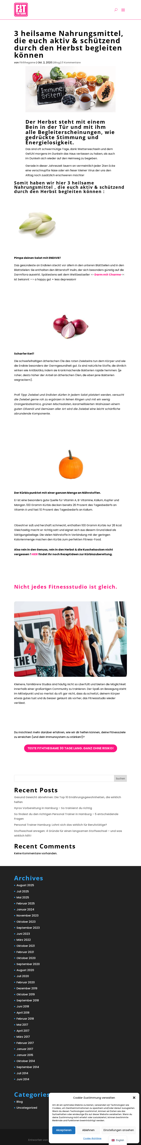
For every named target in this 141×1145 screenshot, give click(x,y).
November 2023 (28, 916)
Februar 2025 (26, 903)
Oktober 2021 (26, 946)
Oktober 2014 (26, 1061)
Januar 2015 (25, 1055)
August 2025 (25, 885)
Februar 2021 (25, 952)
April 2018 (23, 1013)
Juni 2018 (23, 1006)
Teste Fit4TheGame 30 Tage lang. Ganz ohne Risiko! (71, 748)
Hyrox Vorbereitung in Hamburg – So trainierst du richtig (53, 808)
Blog (20, 1102)
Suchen (120, 778)
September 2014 (28, 1067)
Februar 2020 (26, 982)
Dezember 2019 (27, 988)
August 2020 (25, 970)
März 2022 (24, 940)
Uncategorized (27, 1108)
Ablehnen (88, 1130)
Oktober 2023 (26, 922)
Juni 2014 (23, 1079)
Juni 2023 (23, 934)
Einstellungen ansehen (119, 1130)
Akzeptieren (64, 1130)
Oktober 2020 (26, 958)
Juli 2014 (22, 1073)
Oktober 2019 (26, 994)
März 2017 (23, 1037)
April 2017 (23, 1031)
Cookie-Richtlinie (92, 1138)
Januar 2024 (25, 909)
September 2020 (28, 964)
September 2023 (28, 928)
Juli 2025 (23, 891)
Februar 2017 (25, 1043)
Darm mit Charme (107, 275)
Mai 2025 (23, 897)
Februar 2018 (25, 1019)
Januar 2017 (25, 1049)
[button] (134, 1097)
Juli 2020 (23, 976)
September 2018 (28, 1000)
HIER (34, 554)
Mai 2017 (22, 1025)
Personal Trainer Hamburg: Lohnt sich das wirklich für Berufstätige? (60, 825)
